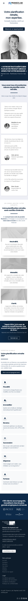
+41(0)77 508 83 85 (7, 541)
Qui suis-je (14, 338)
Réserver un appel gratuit (14, 29)
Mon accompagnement (11, 372)
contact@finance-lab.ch (9, 539)
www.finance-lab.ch (9, 551)
